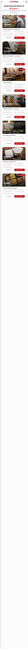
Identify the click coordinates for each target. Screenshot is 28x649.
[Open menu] (2, 2)
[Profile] (26, 2)
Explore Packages (18, 37)
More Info (9, 37)
